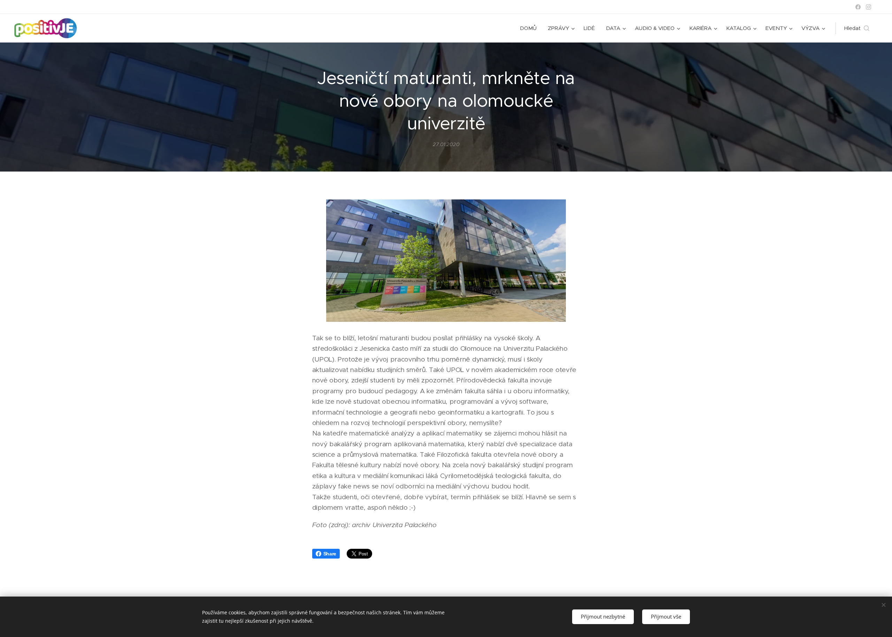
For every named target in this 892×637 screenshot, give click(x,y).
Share (329, 553)
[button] (857, 28)
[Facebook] (858, 7)
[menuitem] (530, 28)
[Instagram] (868, 7)
